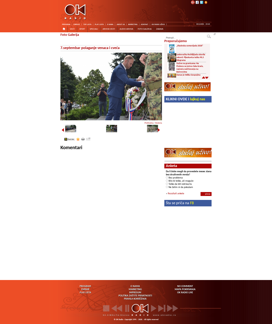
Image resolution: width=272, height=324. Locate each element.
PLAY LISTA (99, 24)
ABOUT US (121, 24)
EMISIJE (77, 24)
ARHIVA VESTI (109, 29)
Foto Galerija (69, 35)
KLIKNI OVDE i (185, 99)
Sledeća (158, 123)
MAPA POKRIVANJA (185, 289)
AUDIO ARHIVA (126, 29)
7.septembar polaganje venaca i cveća (90, 48)
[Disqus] (111, 190)
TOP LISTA (87, 24)
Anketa (171, 166)
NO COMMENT (185, 286)
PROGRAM (66, 24)
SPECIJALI (94, 29)
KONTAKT (144, 24)
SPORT (82, 29)
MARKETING (133, 24)
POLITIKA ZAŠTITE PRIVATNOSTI (135, 296)
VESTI (72, 29)
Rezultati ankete (176, 193)
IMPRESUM (135, 292)
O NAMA (110, 24)
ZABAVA (159, 29)
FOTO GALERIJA (145, 29)
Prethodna (148, 123)
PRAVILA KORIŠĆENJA (135, 299)
